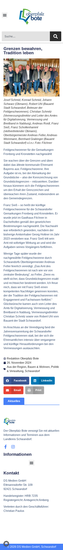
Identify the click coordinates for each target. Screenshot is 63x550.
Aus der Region (16, 366)
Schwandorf (32, 371)
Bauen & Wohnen (39, 366)
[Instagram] (13, 447)
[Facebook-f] (6, 447)
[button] (5, 15)
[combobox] (26, 36)
